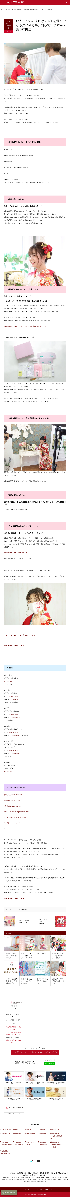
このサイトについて (37, 1189)
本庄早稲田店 (31, 1134)
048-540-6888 (13, 714)
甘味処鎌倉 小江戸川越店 (18, 1143)
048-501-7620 (8, 681)
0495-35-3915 (13, 750)
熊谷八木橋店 (56, 1130)
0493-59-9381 (16, 735)
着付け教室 (43, 1134)
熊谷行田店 (17, 1134)
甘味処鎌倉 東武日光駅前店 (5, 1152)
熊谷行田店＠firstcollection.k (13, 795)
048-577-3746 (16, 699)
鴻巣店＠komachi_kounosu (12, 806)
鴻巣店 (29, 1130)
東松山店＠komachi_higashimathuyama (16, 812)
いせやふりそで (6, 1130)
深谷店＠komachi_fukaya (12, 800)
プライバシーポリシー (24, 1189)
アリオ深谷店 (6, 1134)
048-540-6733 (16, 717)
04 (10, 696)
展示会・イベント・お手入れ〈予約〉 (45, 1052)
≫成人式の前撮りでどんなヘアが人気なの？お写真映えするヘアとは (25, 326)
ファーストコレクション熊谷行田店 (9, 24)
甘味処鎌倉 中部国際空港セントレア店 (56, 1144)
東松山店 (42, 1130)
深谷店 (16, 1130)
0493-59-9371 (13, 732)
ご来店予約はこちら (20, 1052)
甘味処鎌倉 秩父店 (29, 1143)
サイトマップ (48, 1189)
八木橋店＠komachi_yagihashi (13, 823)
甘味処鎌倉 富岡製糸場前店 (6, 1143)
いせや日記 (8, 9)
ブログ (25, 909)
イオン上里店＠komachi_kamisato (15, 817)
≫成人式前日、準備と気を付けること (15, 552)
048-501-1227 (8, 771)
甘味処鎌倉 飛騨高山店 (42, 1143)
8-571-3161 (14, 696)
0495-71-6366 (16, 753)
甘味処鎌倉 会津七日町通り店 (56, 1136)
